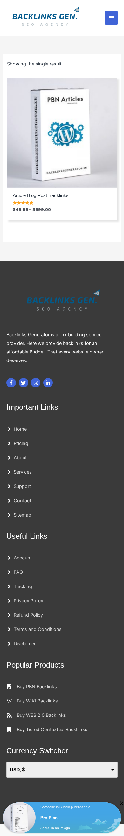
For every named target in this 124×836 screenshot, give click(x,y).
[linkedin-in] (48, 382)
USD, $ (17, 769)
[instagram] (36, 382)
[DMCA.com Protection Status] (23, 814)
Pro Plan (49, 831)
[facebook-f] (11, 382)
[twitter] (24, 382)
